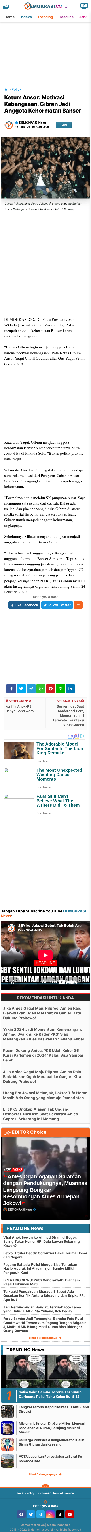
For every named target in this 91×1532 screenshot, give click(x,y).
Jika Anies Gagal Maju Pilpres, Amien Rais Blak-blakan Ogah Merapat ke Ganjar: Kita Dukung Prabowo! (42, 1013)
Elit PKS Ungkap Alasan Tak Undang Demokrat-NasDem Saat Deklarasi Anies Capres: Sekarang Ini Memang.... (40, 1114)
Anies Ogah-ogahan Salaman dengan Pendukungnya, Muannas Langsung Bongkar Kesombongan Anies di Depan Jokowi (45, 1189)
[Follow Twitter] (31, 1514)
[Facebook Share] (11, 688)
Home (9, 17)
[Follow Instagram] (50, 1514)
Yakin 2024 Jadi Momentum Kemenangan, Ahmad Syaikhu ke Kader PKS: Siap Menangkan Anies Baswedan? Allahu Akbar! (44, 1034)
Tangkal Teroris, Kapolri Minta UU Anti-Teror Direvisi (54, 1409)
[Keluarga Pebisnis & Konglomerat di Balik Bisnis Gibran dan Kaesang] (7, 1444)
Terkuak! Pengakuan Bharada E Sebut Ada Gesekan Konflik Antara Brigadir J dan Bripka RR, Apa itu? (44, 1295)
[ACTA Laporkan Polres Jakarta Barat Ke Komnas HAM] (7, 1460)
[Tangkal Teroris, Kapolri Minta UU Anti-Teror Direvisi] (7, 1411)
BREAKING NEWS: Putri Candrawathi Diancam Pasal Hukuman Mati (41, 1282)
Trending (45, 17)
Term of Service (63, 1493)
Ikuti (64, 125)
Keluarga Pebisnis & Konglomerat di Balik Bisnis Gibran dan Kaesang (51, 1442)
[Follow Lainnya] (78, 605)
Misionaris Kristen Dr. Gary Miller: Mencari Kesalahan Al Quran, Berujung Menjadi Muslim (52, 1427)
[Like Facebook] (21, 1514)
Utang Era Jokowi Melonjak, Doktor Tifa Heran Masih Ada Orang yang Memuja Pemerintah (45, 1095)
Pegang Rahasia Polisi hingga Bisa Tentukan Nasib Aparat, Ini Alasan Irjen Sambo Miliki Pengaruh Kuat (40, 1268)
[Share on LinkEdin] (70, 688)
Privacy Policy (25, 1493)
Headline (66, 17)
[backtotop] (45, 1488)
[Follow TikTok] (60, 1514)
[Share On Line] (60, 688)
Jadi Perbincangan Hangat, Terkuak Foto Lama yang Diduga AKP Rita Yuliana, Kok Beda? (42, 1309)
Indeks (26, 17)
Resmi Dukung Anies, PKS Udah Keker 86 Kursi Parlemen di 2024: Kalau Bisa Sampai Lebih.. (43, 1055)
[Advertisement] (46, 49)
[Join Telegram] (40, 1514)
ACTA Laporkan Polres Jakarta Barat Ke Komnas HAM (50, 1458)
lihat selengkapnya (43, 1337)
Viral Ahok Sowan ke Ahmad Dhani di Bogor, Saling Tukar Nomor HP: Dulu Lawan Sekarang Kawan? (41, 1241)
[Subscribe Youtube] (69, 1514)
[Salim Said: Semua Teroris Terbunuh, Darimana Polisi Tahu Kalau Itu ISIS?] (45, 1379)
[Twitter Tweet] (21, 688)
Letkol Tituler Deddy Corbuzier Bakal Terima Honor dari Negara (45, 1255)
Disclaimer (44, 1493)
